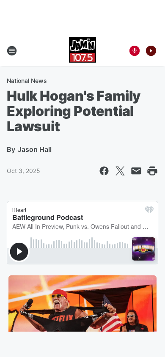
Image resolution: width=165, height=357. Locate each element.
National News (27, 80)
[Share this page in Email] (136, 171)
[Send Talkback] (134, 51)
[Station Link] (82, 50)
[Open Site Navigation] (12, 51)
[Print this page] (152, 171)
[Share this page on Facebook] (104, 171)
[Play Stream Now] (151, 51)
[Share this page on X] (120, 171)
